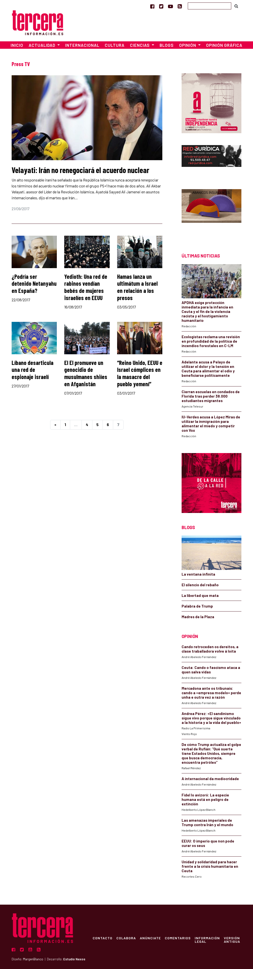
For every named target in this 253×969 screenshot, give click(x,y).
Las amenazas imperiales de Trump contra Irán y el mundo (207, 822)
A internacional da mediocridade (210, 778)
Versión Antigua (232, 939)
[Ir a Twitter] (161, 6)
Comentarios (178, 938)
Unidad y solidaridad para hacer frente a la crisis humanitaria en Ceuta (210, 866)
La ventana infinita (198, 574)
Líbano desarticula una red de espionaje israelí (32, 370)
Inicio (17, 45)
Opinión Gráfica (224, 45)
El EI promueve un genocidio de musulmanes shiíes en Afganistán (85, 373)
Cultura (115, 45)
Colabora (126, 938)
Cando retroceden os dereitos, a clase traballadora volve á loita (210, 648)
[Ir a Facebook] (152, 6)
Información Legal (207, 939)
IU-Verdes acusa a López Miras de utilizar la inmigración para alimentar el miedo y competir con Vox (211, 424)
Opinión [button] (188, 45)
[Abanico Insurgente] (211, 212)
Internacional (82, 45)
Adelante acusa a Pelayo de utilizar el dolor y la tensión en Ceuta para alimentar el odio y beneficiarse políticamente (208, 369)
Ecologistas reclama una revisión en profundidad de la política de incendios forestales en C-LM (211, 341)
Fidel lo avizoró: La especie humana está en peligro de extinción (205, 799)
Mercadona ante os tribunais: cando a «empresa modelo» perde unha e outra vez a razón (211, 692)
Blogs (167, 45)
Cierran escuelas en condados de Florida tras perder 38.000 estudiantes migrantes (211, 396)
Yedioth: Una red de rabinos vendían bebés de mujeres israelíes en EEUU (85, 287)
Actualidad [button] (42, 45)
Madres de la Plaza (198, 616)
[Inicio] (37, 22)
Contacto (102, 938)
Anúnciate (150, 938)
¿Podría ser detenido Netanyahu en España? (34, 283)
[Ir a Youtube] (170, 6)
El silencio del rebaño (200, 585)
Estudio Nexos (74, 959)
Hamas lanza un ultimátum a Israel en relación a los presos (137, 287)
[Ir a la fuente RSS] (180, 6)
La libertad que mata (200, 595)
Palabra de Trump (197, 606)
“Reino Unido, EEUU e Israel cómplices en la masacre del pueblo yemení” (139, 373)
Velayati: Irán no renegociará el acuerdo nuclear (80, 170)
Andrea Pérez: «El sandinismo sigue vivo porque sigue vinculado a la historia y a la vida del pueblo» (211, 718)
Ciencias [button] (140, 45)
